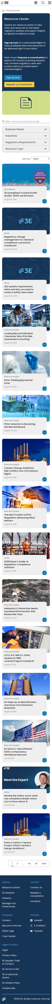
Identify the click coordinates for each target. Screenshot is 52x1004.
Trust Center (9, 936)
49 (36, 863)
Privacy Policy (9, 955)
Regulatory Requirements (20, 142)
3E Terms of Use (10, 969)
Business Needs (14, 129)
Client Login (8, 930)
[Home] (3, 11)
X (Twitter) (39, 925)
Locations (35, 901)
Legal (5, 950)
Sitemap (46, 999)
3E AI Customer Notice (10, 976)
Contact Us (36, 887)
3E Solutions (8, 892)
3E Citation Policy (11, 982)
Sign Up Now (13, 77)
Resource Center (11, 887)
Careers (6, 920)
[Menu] (49, 2)
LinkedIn (38, 920)
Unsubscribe (8, 988)
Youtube (38, 930)
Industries (11, 135)
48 (29, 863)
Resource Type (14, 148)
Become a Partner (11, 925)
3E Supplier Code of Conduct (11, 962)
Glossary (6, 898)
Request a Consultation (19, 84)
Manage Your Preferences (9, 905)
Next (44, 863)
